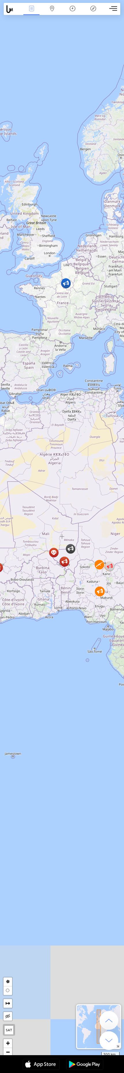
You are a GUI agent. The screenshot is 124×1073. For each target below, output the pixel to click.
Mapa (52, 12)
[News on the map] (12, 9)
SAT (9, 1030)
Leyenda (93, 12)
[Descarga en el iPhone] (41, 1065)
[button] (99, 564)
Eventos (31, 12)
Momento (73, 12)
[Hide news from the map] (7, 1016)
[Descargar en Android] (84, 1065)
